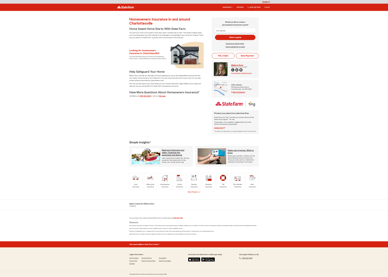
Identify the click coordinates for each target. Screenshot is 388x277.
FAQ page (162, 96)
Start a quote (235, 37)
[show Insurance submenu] (232, 7)
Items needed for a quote (235, 47)
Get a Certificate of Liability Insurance (241, 73)
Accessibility (162, 258)
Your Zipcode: (221, 31)
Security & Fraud (147, 258)
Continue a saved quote (235, 43)
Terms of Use (133, 261)
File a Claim (223, 56)
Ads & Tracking (133, 258)
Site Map (132, 263)
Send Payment (247, 56)
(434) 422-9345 (255, 7)
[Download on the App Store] (194, 259)
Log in (267, 7)
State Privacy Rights (165, 261)
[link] (125, 7)
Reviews (240, 7)
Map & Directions (239, 92)
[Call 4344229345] (232, 70)
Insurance (227, 7)
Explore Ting (218, 128)
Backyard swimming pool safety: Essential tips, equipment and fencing (173, 152)
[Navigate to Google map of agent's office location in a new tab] (240, 70)
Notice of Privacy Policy (149, 261)
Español (265, 2)
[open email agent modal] (236, 70)
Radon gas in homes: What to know (241, 151)
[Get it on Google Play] (208, 259)
